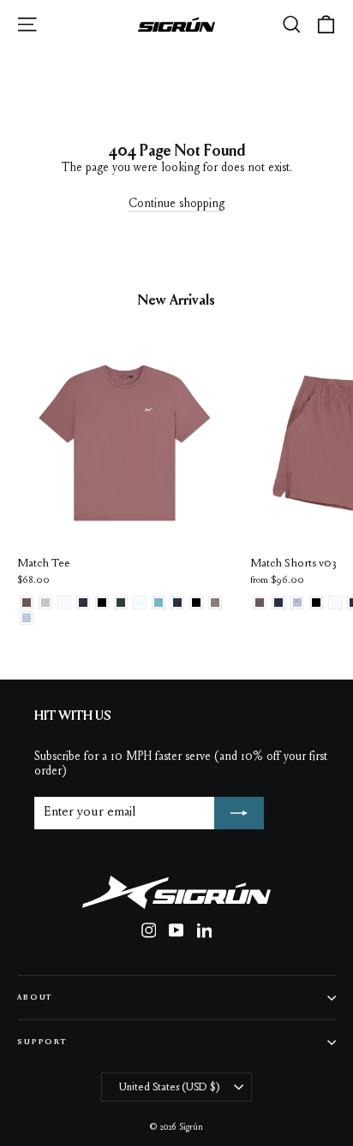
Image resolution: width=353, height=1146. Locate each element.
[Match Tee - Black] (196, 603)
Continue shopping (176, 205)
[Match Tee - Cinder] (215, 603)
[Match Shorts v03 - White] (335, 603)
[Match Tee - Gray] (45, 603)
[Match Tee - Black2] (102, 603)
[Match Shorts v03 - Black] (316, 603)
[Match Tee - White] (140, 603)
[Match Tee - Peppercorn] (27, 603)
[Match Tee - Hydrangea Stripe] (27, 618)
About (34, 997)
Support (42, 1042)
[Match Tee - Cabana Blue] (159, 603)
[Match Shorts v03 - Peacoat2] (278, 603)
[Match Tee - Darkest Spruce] (121, 603)
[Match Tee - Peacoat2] (83, 603)
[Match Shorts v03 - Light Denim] (297, 603)
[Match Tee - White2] (64, 603)
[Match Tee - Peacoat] (177, 603)
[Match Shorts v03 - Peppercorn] (260, 603)
